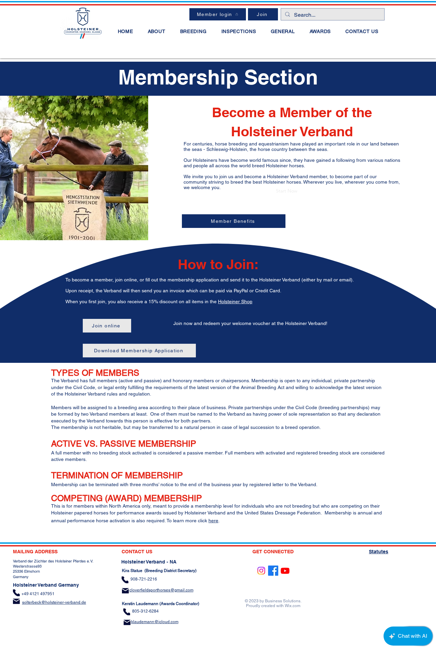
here (213, 520)
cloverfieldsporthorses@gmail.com (161, 590)
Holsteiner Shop (235, 301)
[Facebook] (273, 571)
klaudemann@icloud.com (154, 621)
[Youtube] (285, 571)
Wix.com (292, 605)
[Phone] (16, 592)
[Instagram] (261, 571)
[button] (156, 31)
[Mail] (16, 601)
